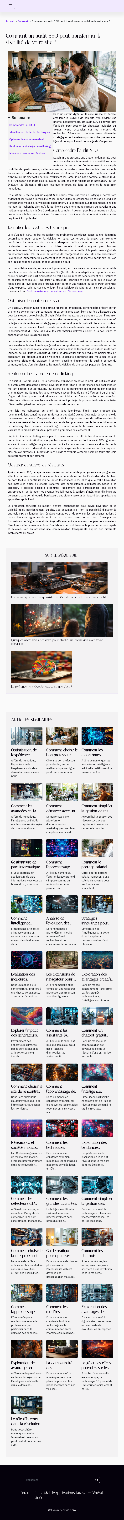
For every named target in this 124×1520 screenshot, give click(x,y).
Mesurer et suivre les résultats (27, 153)
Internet (23, 21)
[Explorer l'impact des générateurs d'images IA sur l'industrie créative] (26, 1016)
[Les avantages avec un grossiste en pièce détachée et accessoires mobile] (59, 578)
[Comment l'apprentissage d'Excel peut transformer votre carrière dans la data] (26, 1292)
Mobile (49, 1493)
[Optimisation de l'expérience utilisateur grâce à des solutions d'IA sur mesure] (26, 735)
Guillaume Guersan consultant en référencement (55, 291)
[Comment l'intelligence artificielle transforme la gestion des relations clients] (26, 903)
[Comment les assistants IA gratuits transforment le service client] (62, 1016)
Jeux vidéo (38, 1495)
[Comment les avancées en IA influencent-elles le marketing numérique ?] (26, 791)
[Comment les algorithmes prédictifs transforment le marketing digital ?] (97, 735)
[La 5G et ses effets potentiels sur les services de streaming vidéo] (97, 1348)
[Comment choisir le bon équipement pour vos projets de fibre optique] (26, 1236)
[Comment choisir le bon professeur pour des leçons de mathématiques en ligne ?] (62, 735)
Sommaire (21, 117)
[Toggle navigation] (10, 6)
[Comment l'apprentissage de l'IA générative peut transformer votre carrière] (62, 1072)
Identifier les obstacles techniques (29, 132)
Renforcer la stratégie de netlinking (30, 146)
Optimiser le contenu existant (26, 139)
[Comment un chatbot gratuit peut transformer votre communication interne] (97, 1016)
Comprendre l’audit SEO (23, 125)
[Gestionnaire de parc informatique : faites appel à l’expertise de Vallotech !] (26, 848)
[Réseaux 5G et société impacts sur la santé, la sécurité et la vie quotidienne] (26, 1128)
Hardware (83, 1493)
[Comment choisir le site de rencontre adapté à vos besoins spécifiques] (26, 1072)
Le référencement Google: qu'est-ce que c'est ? (41, 686)
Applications (65, 1493)
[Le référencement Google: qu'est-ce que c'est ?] (41, 667)
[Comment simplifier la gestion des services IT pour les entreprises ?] (97, 1184)
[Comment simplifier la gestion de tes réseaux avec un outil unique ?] (97, 791)
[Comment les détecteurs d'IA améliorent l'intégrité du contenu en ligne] (26, 1184)
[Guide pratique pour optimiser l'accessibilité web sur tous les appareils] (62, 1236)
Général (97, 1493)
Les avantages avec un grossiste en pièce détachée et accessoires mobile (59, 597)
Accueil (10, 21)
